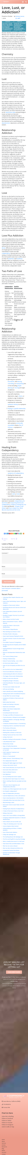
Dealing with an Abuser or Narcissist (12, 732)
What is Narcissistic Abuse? (10, 730)
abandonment (6, 123)
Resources (4, 1146)
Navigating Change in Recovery (11, 680)
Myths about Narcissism (9, 702)
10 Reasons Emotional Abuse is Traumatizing (14, 723)
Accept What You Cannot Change (11, 696)
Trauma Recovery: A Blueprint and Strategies (14, 717)
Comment (5, 553)
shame (20, 396)
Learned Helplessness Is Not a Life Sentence (14, 795)
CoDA (13, 494)
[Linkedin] (8, 533)
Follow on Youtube (7, 1122)
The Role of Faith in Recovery (10, 634)
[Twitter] (6, 533)
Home (3, 1139)
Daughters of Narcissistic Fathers (11, 605)
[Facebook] (4, 533)
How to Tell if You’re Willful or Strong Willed (14, 815)
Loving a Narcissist (7, 737)
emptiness (11, 258)
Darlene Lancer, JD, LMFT (20, 17)
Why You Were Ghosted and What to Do (13, 848)
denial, (4, 248)
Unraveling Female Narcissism (10, 713)
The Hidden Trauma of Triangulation (12, 642)
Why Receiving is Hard (8, 802)
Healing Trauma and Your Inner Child (12, 735)
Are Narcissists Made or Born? (10, 663)
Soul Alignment (7, 774)
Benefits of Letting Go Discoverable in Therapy (14, 739)
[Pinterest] (9, 533)
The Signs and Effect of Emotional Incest (13, 715)
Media (3, 1150)
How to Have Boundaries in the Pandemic (13, 798)
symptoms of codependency (16, 473)
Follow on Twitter (6, 1120)
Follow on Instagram (7, 1124)
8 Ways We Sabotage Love (9, 834)
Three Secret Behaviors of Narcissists (12, 671)
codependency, (6, 253)
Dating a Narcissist (7, 813)
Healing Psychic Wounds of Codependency (13, 808)
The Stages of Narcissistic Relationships (13, 676)
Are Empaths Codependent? (10, 791)
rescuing (16, 388)
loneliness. (20, 258)
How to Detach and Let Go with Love (12, 821)
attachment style (10, 112)
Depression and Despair (9, 706)
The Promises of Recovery (9, 728)
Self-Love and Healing (8, 689)
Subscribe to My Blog (8, 1116)
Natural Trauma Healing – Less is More (12, 661)
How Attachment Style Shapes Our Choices (13, 779)
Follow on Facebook (7, 1118)
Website (18, 985)
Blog (3, 1148)
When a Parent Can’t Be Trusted (11, 619)
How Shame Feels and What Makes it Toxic (13, 843)
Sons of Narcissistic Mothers (10, 832)
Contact (4, 1154)
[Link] (5, 2)
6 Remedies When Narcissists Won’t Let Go (13, 800)
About (3, 1141)
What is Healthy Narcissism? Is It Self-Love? (13, 841)
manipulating (20, 383)
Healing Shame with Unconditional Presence (14, 693)
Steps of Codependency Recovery (11, 793)
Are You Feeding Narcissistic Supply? (12, 776)
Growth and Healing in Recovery (11, 704)
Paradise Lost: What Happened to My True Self (14, 789)
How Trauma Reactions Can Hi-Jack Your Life (14, 767)
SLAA (18, 494)
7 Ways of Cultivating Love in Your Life (12, 824)
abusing (19, 381)
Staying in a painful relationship (16, 408)
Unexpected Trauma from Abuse (11, 850)
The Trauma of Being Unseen (10, 656)
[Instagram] (17, 533)
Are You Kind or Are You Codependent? (13, 669)
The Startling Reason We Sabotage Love (13, 837)
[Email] (21, 533)
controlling (11, 383)
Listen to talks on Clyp (8, 1127)
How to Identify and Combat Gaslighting (13, 691)
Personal (4, 1152)
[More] (23, 533)
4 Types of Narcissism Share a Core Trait (13, 811)
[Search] (25, 2)
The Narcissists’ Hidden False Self (11, 687)
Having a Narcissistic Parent (10, 765)
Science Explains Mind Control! (10, 826)
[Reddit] (11, 533)
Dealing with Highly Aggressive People (12, 763)
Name (3, 566)
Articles (4, 1145)
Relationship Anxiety (8, 744)
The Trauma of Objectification (10, 629)
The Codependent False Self (10, 760)
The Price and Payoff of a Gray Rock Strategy (14, 839)
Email (3, 574)
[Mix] (12, 533)
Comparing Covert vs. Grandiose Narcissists (14, 725)
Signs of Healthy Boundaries (10, 746)
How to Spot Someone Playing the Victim (13, 636)
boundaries (11, 381)
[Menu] (23, 2)
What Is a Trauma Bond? (9, 756)
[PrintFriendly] (19, 533)
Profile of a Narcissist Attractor (10, 678)
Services (4, 1143)
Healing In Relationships (9, 658)
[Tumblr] (16, 533)
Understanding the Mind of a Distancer (13, 674)
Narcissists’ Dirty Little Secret (10, 769)
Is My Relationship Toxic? (9, 741)
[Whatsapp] (14, 533)
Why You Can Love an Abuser (10, 846)
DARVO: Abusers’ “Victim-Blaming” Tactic (13, 758)
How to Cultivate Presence (9, 772)
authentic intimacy (13, 404)
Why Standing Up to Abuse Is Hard (11, 631)
